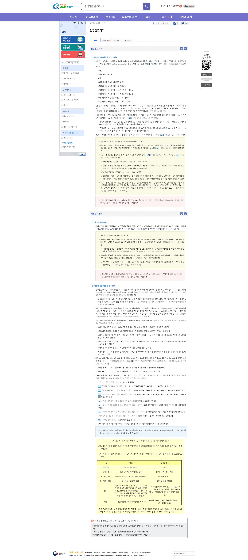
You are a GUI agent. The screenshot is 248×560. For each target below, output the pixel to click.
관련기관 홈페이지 (180, 553)
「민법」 (165, 467)
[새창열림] (59, 552)
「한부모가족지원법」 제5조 (111, 420)
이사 (63, 32)
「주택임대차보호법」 (131, 467)
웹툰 (148, 17)
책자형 (73, 17)
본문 (95, 40)
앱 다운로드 (206, 74)
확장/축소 (82, 22)
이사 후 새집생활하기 (70, 132)
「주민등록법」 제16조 (165, 64)
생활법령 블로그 (124, 552)
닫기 (75, 22)
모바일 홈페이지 (112, 552)
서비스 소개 (185, 17)
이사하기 (66, 111)
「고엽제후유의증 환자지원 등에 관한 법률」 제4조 (119, 394)
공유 (174, 23)
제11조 (181, 64)
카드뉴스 (117, 40)
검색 (146, 6)
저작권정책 (88, 552)
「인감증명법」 (151, 105)
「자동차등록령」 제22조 (168, 148)
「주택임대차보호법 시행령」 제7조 (117, 361)
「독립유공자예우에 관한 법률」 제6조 (115, 386)
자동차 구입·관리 (146, 200)
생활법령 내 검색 (162, 23)
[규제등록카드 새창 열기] (155, 64)
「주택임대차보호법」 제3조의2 (144, 258)
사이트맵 (97, 552)
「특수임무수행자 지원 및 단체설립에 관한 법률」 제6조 (121, 411)
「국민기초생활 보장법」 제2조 (109, 382)
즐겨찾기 (186, 23)
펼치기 (69, 62)
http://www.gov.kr (118, 64)
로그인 (163, 6)
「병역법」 (113, 105)
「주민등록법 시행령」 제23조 (142, 117)
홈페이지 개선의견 (140, 555)
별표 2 (116, 190)
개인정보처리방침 (76, 552)
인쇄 (182, 23)
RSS (103, 552)
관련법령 (128, 40)
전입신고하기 (68, 143)
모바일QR (135, 552)
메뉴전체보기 (55, 16)
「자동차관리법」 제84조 (154, 188)
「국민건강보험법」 (137, 108)
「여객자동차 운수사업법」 (158, 165)
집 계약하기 (67, 89)
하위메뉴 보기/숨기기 (62, 73)
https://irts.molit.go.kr (110, 433)
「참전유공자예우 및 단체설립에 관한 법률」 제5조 (119, 401)
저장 (178, 23)
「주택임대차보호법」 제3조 (171, 242)
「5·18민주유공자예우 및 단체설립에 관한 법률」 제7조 (121, 405)
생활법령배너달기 (146, 552)
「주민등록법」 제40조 (172, 135)
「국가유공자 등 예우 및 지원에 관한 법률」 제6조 (119, 390)
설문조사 (206, 84)
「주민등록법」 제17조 (157, 111)
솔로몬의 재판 (129, 17)
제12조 (98, 66)
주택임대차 (156, 274)
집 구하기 (66, 68)
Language (190, 6)
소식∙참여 (167, 17)
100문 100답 (106, 40)
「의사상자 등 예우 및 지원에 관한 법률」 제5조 (115, 415)
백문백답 (110, 17)
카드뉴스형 (92, 17)
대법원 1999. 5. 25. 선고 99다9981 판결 (148, 251)
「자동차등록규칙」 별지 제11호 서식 (132, 161)
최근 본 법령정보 (174, 6)
